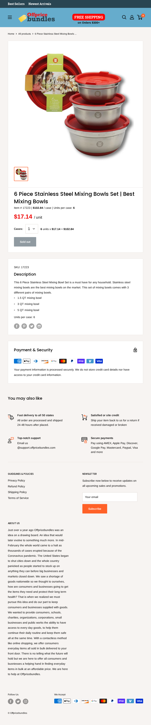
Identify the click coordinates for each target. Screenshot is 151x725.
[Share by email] (39, 326)
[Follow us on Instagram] (25, 701)
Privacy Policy (16, 480)
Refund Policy (16, 486)
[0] (139, 17)
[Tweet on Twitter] (31, 326)
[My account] (132, 17)
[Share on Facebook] (16, 326)
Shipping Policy (17, 492)
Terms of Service (18, 498)
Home (11, 33)
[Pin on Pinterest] (24, 326)
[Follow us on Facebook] (10, 701)
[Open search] (124, 17)
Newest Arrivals (40, 4)
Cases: (18, 228)
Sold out (25, 241)
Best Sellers (16, 4)
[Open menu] (10, 17)
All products (24, 33)
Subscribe (94, 508)
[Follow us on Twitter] (18, 701)
